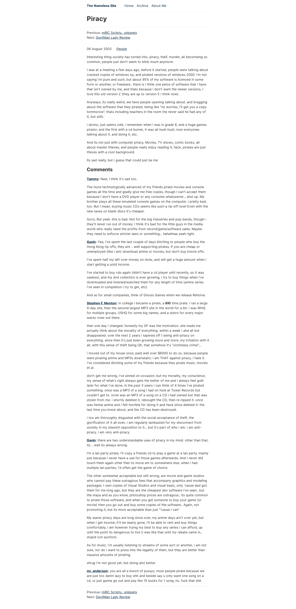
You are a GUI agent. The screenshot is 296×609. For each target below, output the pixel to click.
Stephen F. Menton (101, 303)
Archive (142, 6)
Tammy (92, 179)
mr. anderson (97, 571)
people (121, 49)
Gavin (91, 242)
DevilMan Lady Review (113, 37)
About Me (158, 6)
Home (129, 6)
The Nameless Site (101, 6)
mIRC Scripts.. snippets (119, 33)
